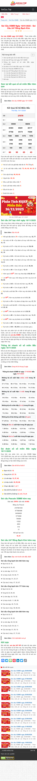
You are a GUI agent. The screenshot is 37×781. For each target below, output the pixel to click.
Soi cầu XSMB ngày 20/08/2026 (21, 734)
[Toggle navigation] (33, 9)
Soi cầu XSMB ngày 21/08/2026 (21, 726)
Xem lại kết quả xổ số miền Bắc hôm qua (16, 58)
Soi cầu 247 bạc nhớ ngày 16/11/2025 (15, 60)
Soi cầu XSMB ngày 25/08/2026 (21, 695)
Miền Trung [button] (14, 14)
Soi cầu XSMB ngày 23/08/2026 (21, 710)
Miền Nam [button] (25, 14)
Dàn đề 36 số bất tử (18, 465)
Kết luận (6, 79)
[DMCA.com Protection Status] (7, 758)
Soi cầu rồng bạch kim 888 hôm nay (16, 77)
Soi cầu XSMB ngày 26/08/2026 (21, 687)
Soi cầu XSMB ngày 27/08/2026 (21, 679)
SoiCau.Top (6, 9)
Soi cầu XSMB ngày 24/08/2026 (21, 703)
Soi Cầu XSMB (13, 20)
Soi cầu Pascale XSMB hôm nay (13, 69)
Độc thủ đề (15, 232)
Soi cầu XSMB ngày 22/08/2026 (21, 719)
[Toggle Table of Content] (32, 55)
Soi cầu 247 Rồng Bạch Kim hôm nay (15, 71)
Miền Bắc (4, 14)
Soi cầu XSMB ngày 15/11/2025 (22, 101)
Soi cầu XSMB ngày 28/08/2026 (21, 671)
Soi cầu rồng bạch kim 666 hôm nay (16, 73)
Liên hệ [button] (32, 750)
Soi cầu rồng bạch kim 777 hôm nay (16, 75)
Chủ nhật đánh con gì (19, 638)
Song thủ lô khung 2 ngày (20, 366)
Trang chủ (4, 20)
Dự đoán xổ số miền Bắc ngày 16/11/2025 (17, 66)
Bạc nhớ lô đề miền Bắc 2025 (21, 557)
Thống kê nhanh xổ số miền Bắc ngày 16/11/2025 (19, 63)
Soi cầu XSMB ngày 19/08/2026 (21, 742)
